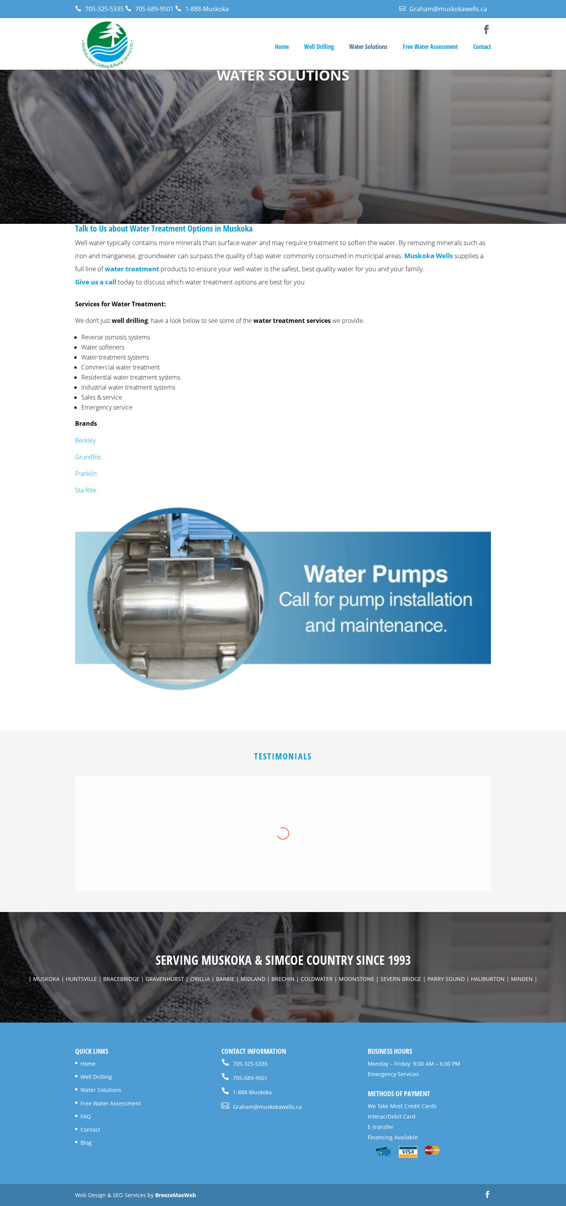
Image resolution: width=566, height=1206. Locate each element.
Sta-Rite (85, 490)
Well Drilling (319, 47)
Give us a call (95, 281)
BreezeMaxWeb (175, 1195)
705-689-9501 (149, 9)
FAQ (85, 1116)
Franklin (86, 473)
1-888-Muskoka (202, 9)
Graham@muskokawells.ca (443, 9)
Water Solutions (368, 47)
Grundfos (88, 457)
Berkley (85, 440)
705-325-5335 (99, 9)
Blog (86, 1142)
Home (282, 47)
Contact (482, 47)
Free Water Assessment (430, 47)
